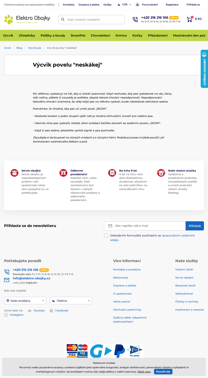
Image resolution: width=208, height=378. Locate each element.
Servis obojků (184, 277)
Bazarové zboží (185, 285)
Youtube (39, 310)
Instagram (17, 314)
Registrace (172, 4)
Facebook (61, 310)
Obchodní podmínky (127, 309)
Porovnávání (150, 4)
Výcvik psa (34, 47)
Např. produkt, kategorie (83, 19)
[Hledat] (62, 19)
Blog (19, 47)
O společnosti (122, 293)
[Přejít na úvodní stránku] (27, 19)
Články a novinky (186, 301)
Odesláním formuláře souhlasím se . (152, 238)
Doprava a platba (89, 4)
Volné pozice (121, 301)
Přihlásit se (193, 4)
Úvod (7, 47)
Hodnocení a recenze (189, 309)
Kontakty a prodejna (127, 269)
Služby (107, 4)
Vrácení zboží (184, 269)
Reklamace (120, 277)
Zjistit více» (144, 371)
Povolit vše (163, 371)
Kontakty (69, 4)
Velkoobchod (184, 293)
